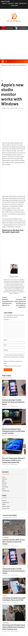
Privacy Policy (14, 5)
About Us (4, 3)
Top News (4, 479)
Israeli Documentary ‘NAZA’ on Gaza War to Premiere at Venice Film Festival (14, 542)
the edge (14, 150)
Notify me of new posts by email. (13, 366)
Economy (4, 483)
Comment (6, 319)
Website (6, 350)
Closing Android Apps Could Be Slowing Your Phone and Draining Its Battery (13, 402)
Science (4, 485)
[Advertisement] (14, 45)
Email (5, 345)
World (3, 481)
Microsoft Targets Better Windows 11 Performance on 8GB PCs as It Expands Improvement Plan (13, 460)
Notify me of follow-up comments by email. (13, 362)
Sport (3, 488)
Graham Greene (5, 108)
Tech (2, 80)
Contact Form (11, 3)
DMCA (16, 3)
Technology (5, 487)
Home (3, 477)
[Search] (26, 61)
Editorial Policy (22, 3)
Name (5, 340)
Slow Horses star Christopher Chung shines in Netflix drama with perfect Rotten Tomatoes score (14, 627)
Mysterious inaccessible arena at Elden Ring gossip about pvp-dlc (7, 301)
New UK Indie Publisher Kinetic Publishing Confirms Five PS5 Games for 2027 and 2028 (13, 431)
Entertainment (5, 491)
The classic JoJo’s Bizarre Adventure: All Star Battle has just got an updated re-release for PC (20, 302)
